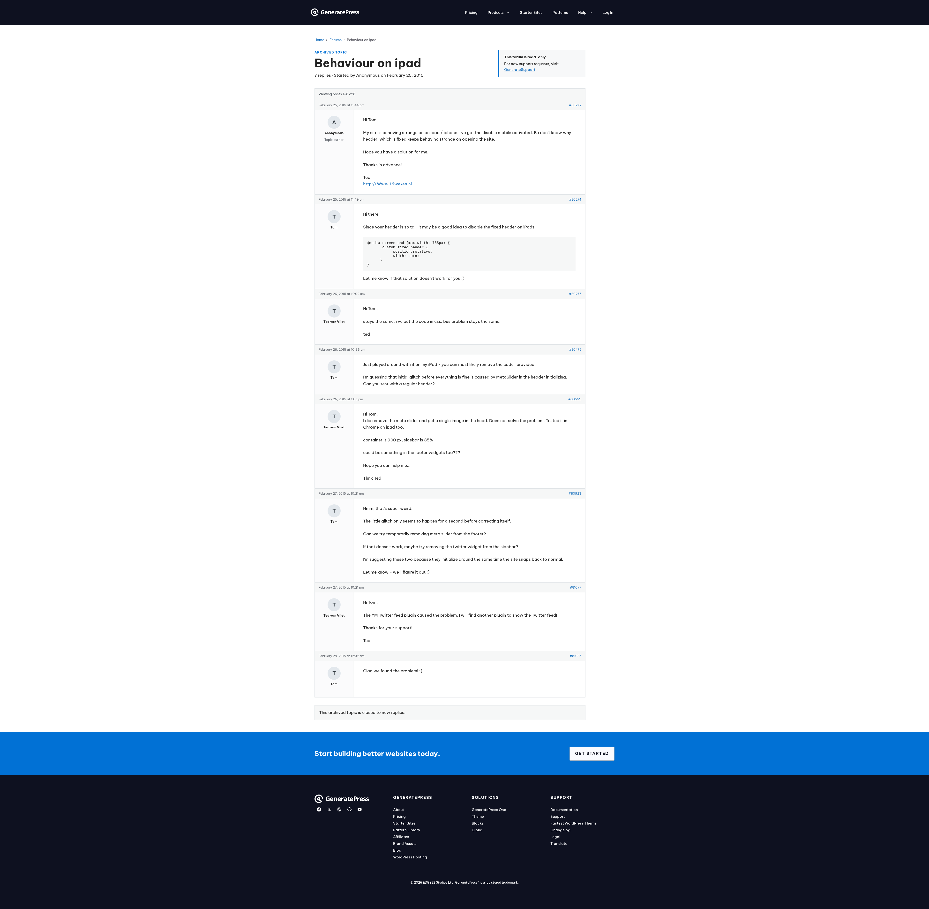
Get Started (592, 753)
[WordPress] (339, 809)
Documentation (564, 809)
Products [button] (496, 12)
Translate (558, 843)
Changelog (560, 830)
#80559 (574, 399)
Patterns (560, 12)
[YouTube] (359, 809)
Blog (397, 850)
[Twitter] (329, 809)
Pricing (471, 12)
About (398, 809)
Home (319, 40)
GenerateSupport (519, 69)
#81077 (575, 587)
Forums (336, 40)
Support (557, 816)
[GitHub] (349, 809)
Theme (478, 816)
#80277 (575, 294)
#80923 (575, 493)
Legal (555, 836)
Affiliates (401, 836)
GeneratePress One (489, 809)
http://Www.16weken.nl (387, 184)
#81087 (575, 656)
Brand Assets (405, 843)
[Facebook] (319, 809)
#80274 (575, 199)
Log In (608, 12)
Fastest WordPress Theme (573, 823)
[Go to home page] (335, 14)
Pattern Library (406, 830)
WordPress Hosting (410, 857)
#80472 (575, 349)
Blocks (478, 823)
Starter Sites (531, 12)
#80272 (575, 105)
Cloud (477, 830)
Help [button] (582, 12)
